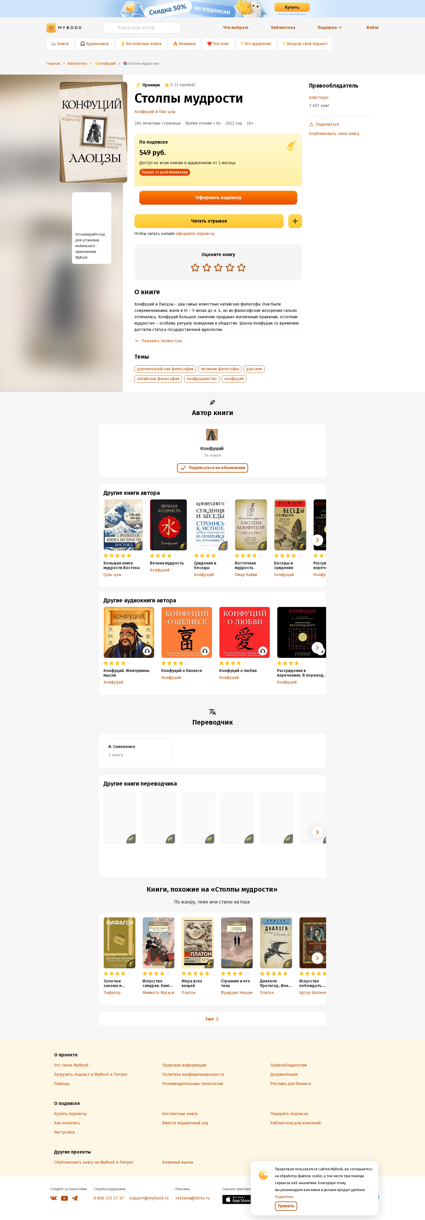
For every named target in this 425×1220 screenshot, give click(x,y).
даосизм (254, 368)
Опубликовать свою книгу (334, 133)
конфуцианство (202, 378)
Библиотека (283, 27)
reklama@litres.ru (192, 1198)
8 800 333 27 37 (109, 1198)
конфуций (234, 378)
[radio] (195, 267)
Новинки (187, 43)
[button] (317, 540)
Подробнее (284, 1197)
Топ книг (221, 43)
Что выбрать (236, 27)
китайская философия (158, 378)
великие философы (220, 368)
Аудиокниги (97, 43)
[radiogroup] (218, 268)
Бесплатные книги (143, 43)
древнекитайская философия (165, 368)
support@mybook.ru (149, 1198)
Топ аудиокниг (257, 43)
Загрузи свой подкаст (307, 43)
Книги (63, 43)
